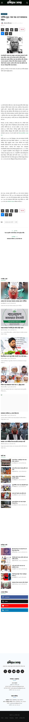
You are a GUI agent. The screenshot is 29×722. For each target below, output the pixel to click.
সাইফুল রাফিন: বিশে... (15, 471)
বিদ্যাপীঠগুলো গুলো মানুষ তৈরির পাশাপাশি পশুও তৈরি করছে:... (14, 356)
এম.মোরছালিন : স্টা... (15, 568)
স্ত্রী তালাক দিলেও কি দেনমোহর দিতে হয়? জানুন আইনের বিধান (19, 549)
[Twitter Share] (7, 29)
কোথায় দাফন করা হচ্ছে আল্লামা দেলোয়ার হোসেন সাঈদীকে (14, 301)
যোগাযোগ (6, 718)
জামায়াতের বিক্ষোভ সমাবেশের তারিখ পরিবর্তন (20, 582)
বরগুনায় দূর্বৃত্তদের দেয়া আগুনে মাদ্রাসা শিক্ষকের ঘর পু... (19, 502)
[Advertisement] (16, 9)
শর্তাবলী (16, 718)
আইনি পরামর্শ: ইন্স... (15, 552)
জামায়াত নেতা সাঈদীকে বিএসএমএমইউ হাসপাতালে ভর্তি (13, 441)
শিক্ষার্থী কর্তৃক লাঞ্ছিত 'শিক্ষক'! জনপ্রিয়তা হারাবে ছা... (19, 574)
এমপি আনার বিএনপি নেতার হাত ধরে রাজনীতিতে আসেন (18, 566)
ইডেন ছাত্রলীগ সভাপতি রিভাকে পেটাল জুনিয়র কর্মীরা (14, 232)
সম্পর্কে (2, 718)
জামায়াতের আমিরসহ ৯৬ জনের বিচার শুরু (14, 238)
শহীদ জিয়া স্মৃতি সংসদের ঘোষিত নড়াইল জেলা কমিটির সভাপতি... (20, 558)
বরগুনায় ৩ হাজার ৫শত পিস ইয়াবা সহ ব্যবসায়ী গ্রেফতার (18, 477)
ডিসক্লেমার (12, 718)
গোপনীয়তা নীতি (22, 718)
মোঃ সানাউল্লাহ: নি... (4, 303)
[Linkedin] (18, 671)
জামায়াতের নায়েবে (11, 201)
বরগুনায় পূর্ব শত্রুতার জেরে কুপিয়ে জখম (19, 493)
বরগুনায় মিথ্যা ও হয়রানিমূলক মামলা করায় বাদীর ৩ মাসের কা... (19, 460)
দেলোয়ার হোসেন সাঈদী (9, 222)
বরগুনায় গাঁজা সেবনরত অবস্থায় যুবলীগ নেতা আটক (20, 468)
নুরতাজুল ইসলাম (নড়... (15, 560)
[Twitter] (9, 671)
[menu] (2, 3)
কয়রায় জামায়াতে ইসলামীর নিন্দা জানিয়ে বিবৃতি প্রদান (12, 327)
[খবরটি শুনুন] (2, 33)
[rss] (22, 671)
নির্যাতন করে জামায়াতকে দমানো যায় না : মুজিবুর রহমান (12, 384)
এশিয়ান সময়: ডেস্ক (3, 443)
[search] (27, 3)
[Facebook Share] (2, 29)
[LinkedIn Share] (11, 29)
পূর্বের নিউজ (15, 230)
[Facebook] (5, 671)
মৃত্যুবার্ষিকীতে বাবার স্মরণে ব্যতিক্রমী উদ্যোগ (20, 484)
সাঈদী (16, 222)
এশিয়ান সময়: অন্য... (15, 584)
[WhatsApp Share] (16, 29)
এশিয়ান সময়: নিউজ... (4, 358)
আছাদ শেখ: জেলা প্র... (4, 329)
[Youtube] (14, 671)
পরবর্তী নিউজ (14, 236)
